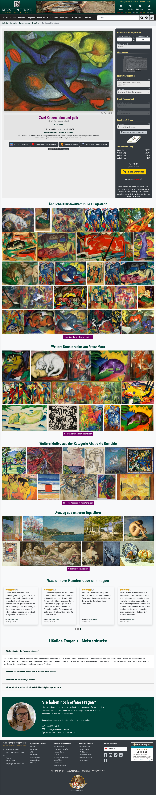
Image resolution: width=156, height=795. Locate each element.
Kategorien (31, 17)
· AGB (31, 752)
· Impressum (34, 749)
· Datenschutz (34, 755)
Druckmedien (64, 17)
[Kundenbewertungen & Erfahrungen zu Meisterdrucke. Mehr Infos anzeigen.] (142, 751)
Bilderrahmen (52, 17)
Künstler (21, 17)
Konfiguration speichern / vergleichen (135, 132)
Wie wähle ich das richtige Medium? (21, 679)
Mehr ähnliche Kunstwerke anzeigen (78, 337)
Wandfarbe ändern (70, 144)
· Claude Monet (84, 749)
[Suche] (141, 17)
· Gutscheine (58, 763)
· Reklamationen (35, 760)
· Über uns (33, 763)
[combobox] (133, 47)
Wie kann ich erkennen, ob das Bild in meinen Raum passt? (31, 671)
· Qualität (57, 755)
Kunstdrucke (11, 17)
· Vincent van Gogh (85, 746)
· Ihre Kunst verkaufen (61, 749)
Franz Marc (35, 23)
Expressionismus (24, 23)
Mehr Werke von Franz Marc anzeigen (78, 434)
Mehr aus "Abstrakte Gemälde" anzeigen (78, 503)
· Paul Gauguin (83, 752)
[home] (3, 17)
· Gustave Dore (83, 760)
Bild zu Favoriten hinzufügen (45, 144)
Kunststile (41, 17)
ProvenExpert (18, 619)
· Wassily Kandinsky (85, 755)
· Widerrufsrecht (35, 757)
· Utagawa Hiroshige (85, 757)
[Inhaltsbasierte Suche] (146, 17)
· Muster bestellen (60, 766)
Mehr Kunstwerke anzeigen (78, 569)
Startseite (5, 23)
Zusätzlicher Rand (122, 44)
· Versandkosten (59, 752)
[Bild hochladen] (151, 17)
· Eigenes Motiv (59, 746)
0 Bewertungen (63, 149)
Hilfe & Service (77, 17)
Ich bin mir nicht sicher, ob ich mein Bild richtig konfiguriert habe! (34, 687)
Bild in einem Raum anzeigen (95, 144)
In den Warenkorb (135, 171)
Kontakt (88, 17)
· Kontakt (32, 746)
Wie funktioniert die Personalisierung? (22, 651)
